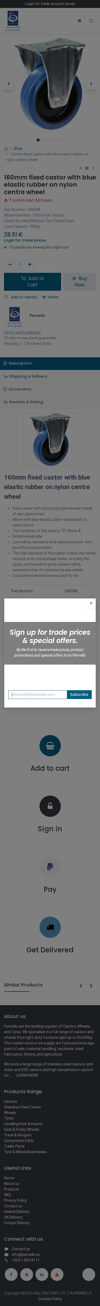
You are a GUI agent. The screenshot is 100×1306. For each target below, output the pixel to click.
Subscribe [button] (79, 694)
